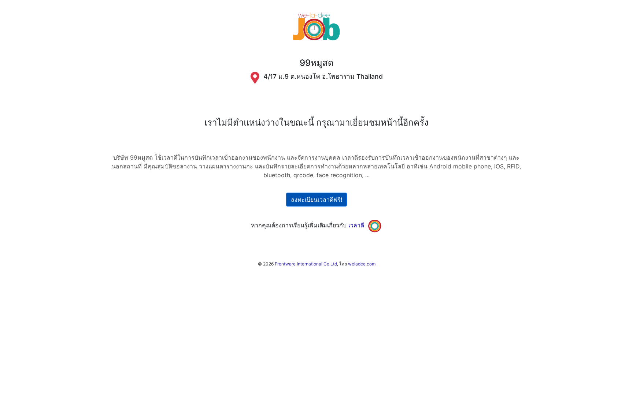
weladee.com (361, 264)
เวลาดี (356, 225)
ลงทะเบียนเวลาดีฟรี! (316, 199)
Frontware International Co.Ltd (306, 264)
